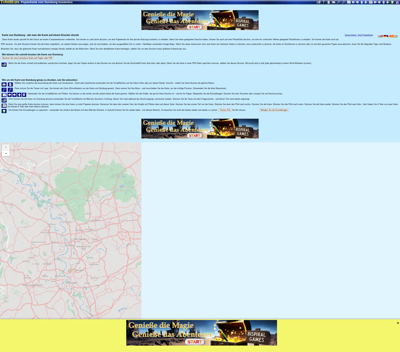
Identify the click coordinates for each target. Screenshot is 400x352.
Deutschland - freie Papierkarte (359, 35)
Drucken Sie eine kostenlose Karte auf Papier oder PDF (27, 58)
